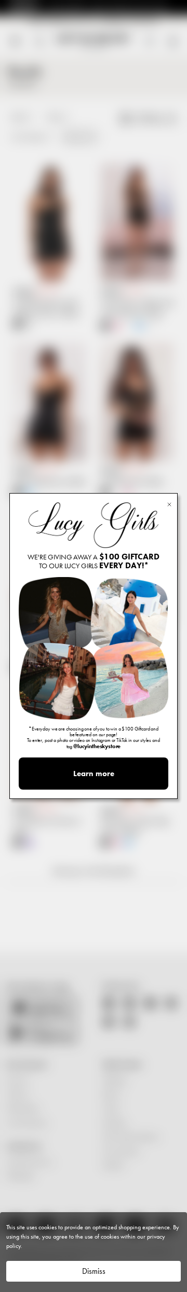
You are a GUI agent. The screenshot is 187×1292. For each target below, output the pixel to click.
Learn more (93, 773)
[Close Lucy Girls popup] (169, 503)
